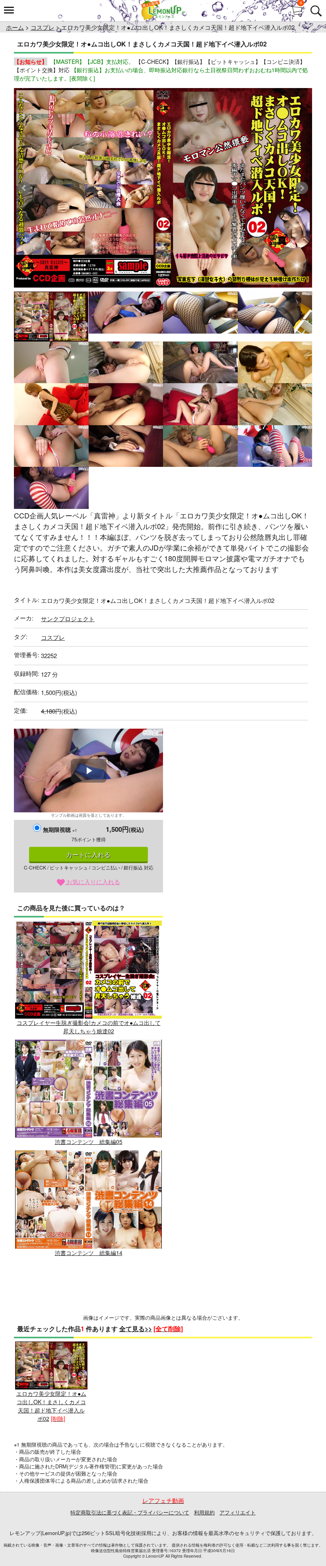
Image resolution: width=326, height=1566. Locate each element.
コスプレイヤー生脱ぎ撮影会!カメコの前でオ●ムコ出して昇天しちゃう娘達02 (89, 1027)
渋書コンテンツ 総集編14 (88, 1252)
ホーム (15, 27)
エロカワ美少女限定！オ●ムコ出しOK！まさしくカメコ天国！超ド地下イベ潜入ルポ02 (51, 1405)
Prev (24, 188)
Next (301, 188)
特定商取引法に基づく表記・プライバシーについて (129, 1512)
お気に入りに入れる (92, 881)
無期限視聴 (60, 829)
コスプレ (42, 27)
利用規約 (204, 1512)
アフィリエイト (237, 1512)
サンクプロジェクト (68, 618)
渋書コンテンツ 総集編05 (88, 1142)
